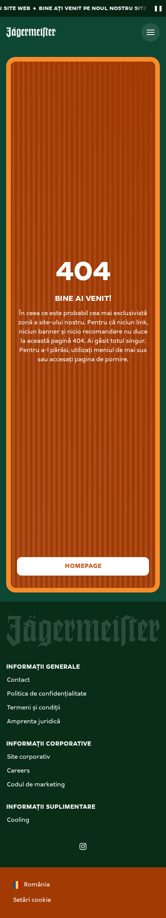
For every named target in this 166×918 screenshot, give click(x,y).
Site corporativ (28, 757)
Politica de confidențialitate (46, 694)
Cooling (18, 820)
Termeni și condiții (33, 708)
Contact (18, 680)
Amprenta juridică (33, 722)
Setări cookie (32, 900)
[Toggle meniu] (150, 32)
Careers (18, 771)
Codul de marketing (36, 785)
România (37, 885)
